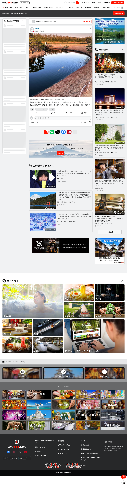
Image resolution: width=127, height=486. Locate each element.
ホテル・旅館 (37, 7)
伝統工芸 (97, 7)
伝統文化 (79, 7)
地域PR (71, 7)
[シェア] (75, 132)
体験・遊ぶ (18, 7)
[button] (115, 8)
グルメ (27, 7)
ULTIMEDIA (67, 473)
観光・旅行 (8, 7)
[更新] (89, 122)
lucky (37, 28)
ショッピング (48, 7)
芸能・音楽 (106, 7)
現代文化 (88, 7)
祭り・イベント (61, 7)
